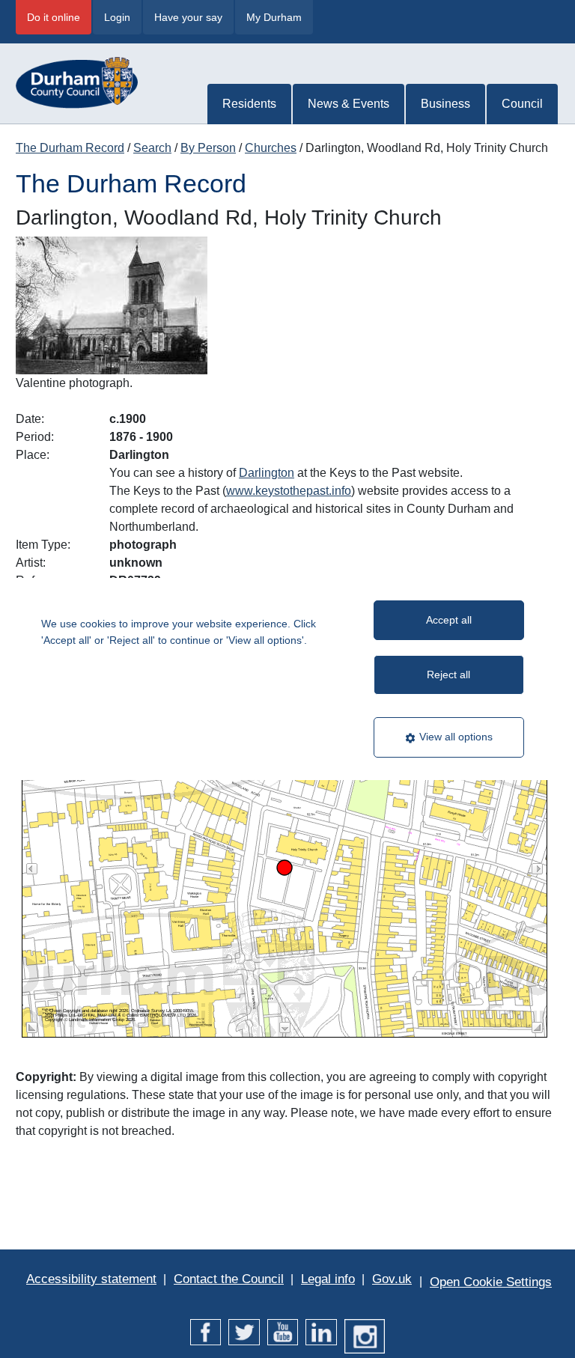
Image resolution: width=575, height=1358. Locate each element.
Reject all (448, 674)
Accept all (449, 620)
